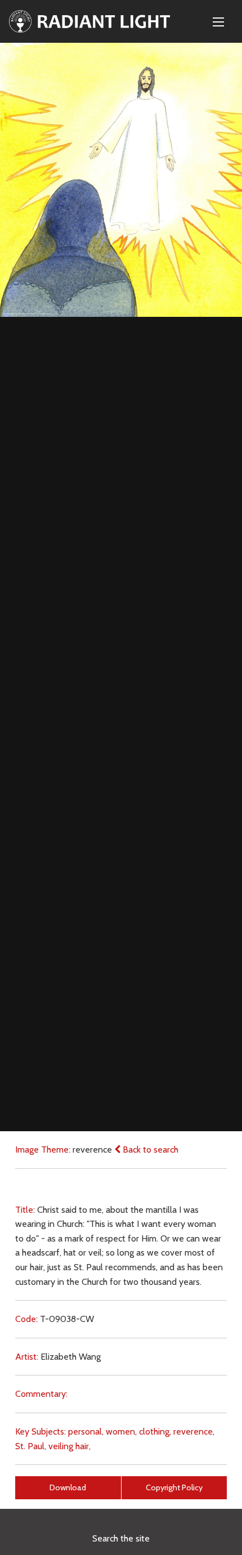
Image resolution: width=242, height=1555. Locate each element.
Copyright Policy (174, 1487)
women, (121, 1431)
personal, (86, 1431)
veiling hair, (69, 1446)
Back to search (149, 1149)
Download (68, 1487)
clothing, (155, 1431)
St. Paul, (30, 1446)
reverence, (193, 1431)
